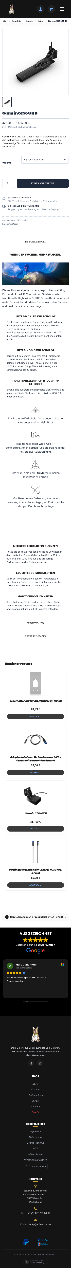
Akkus (35, 1100)
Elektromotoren (36, 1095)
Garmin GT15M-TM (36, 813)
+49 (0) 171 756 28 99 (38, 1213)
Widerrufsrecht (35, 1154)
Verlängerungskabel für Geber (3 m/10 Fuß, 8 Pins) (35, 871)
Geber (40, 21)
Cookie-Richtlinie (35, 1142)
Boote (36, 1083)
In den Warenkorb (42, 183)
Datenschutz (35, 1137)
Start (5, 21)
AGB (35, 1148)
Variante (6, 163)
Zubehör (35, 1106)
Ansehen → (35, 716)
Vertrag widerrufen (37, 1166)
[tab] (35, 241)
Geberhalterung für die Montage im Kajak (35, 700)
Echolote (16, 21)
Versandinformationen (35, 1159)
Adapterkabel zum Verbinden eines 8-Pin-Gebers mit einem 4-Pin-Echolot (35, 758)
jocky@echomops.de (40, 1224)
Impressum (35, 1131)
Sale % (35, 1112)
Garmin (29, 21)
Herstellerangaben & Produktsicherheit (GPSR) (35, 916)
